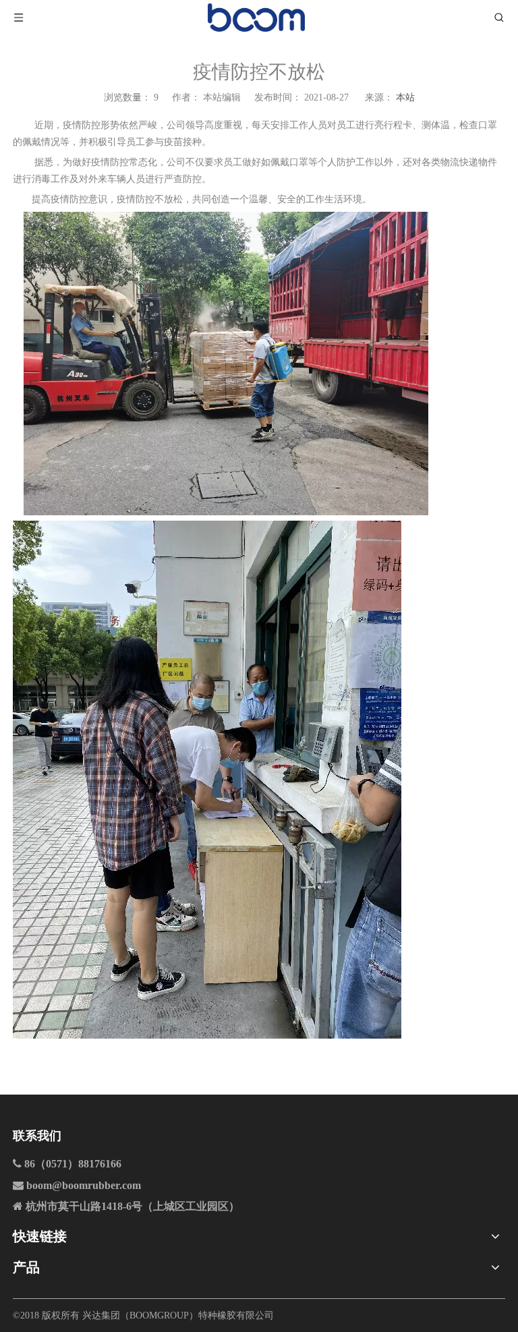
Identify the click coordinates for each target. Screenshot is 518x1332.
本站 (405, 97)
